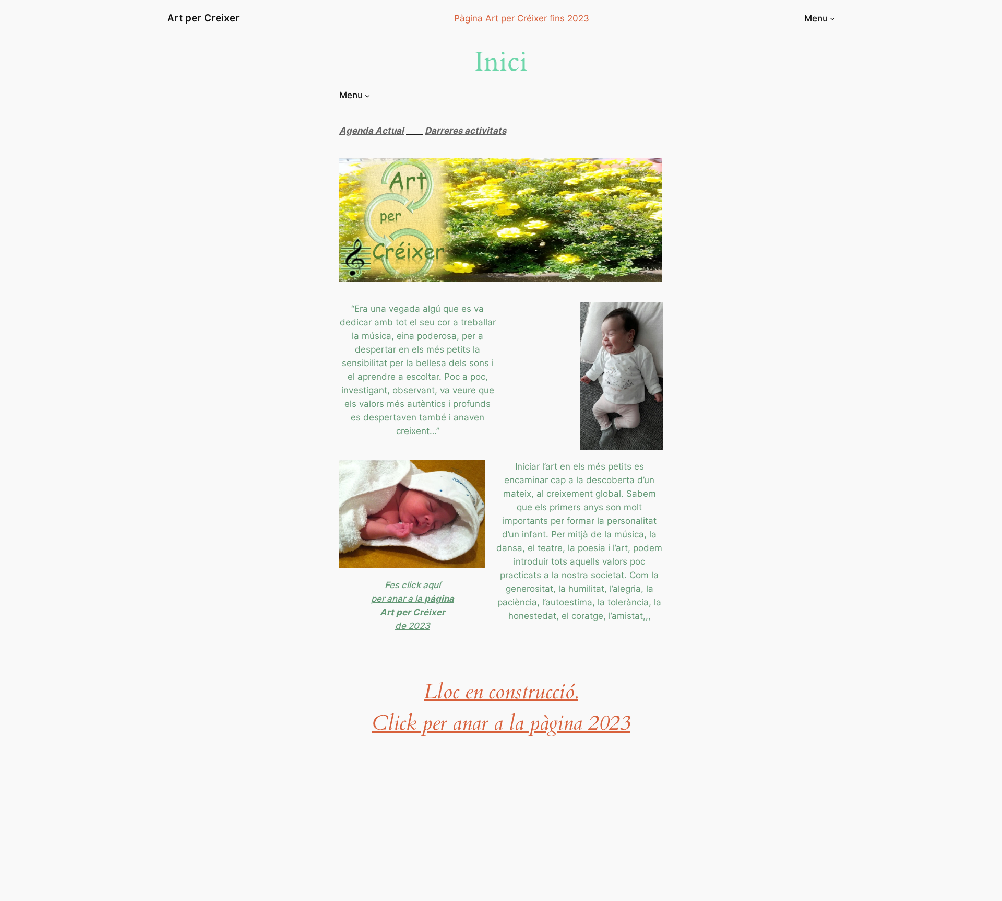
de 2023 (412, 626)
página (439, 598)
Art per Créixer (412, 612)
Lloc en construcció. (501, 691)
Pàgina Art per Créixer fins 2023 (521, 18)
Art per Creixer (203, 17)
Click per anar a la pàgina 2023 (501, 723)
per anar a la (397, 598)
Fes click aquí (412, 585)
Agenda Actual (371, 130)
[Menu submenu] (832, 18)
